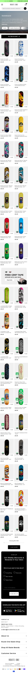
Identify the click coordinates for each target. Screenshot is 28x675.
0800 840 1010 (6, 624)
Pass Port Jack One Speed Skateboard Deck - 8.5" (20, 408)
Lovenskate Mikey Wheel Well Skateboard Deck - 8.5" (21, 332)
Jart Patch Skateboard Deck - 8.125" (21, 433)
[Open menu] (2, 4)
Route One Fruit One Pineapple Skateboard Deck (21, 135)
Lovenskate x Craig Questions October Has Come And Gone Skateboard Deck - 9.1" (6, 332)
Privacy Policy (8, 664)
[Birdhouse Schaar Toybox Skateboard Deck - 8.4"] (21, 226)
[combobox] (14, 8)
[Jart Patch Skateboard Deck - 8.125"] (21, 422)
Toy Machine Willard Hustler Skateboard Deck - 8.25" (6, 535)
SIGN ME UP (14, 594)
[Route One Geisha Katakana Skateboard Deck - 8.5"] (21, 99)
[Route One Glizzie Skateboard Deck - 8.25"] (7, 99)
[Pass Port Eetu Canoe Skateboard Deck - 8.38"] (7, 422)
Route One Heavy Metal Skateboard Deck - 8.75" (5, 135)
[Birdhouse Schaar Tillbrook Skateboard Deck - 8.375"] (7, 175)
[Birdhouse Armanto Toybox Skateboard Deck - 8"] (21, 251)
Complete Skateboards (14, 28)
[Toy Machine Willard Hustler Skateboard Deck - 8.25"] (7, 523)
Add (12, 56)
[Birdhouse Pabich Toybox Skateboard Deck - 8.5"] (21, 200)
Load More (14, 547)
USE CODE (6, 1)
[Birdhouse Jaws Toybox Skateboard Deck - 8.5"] (7, 226)
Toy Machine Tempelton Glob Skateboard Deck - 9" (21, 509)
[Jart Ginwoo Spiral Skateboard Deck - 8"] (21, 447)
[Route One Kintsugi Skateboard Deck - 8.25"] (21, 48)
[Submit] (25, 8)
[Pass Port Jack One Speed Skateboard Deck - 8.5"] (21, 397)
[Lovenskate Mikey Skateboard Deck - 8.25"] (7, 346)
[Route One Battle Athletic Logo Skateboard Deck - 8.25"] (21, 74)
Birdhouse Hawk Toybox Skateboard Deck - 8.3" (5, 262)
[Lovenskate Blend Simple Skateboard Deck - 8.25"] (7, 295)
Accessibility (17, 664)
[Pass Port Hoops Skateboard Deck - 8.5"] (21, 346)
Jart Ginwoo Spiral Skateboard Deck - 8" (19, 459)
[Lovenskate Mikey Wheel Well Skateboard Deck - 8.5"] (21, 321)
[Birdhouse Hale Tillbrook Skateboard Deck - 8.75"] (7, 150)
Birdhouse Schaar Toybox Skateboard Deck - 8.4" (20, 237)
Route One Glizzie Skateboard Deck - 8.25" (5, 110)
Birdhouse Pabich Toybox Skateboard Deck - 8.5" (20, 211)
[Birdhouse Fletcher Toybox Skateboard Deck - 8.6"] (7, 200)
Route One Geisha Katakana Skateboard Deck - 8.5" (21, 110)
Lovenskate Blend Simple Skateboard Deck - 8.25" (6, 306)
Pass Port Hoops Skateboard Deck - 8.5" (21, 357)
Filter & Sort (13, 36)
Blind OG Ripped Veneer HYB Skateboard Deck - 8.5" (6, 484)
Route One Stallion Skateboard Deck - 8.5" (5, 85)
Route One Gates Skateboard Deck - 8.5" (5, 59)
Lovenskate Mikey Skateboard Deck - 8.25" (5, 357)
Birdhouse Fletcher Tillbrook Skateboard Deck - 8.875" (21, 161)
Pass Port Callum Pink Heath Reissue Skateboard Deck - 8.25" (20, 382)
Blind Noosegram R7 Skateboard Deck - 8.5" (20, 484)
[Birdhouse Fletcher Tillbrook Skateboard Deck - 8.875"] (21, 150)
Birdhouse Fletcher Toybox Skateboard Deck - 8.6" (6, 211)
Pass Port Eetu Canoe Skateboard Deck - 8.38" (5, 433)
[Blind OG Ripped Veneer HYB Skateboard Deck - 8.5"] (7, 473)
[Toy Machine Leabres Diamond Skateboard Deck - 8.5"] (21, 523)
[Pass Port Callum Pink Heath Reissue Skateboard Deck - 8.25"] (21, 371)
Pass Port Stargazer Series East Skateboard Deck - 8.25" (6, 382)
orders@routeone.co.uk (10, 629)
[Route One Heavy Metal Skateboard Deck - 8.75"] (7, 124)
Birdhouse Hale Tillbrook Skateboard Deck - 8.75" (5, 161)
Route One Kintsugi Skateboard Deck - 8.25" (20, 59)
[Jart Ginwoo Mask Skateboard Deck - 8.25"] (7, 447)
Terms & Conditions (9, 663)
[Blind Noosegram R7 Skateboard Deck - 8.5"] (21, 473)
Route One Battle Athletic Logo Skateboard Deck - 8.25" (20, 85)
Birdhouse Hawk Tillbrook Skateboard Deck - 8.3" (20, 186)
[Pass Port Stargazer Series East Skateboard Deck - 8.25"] (7, 371)
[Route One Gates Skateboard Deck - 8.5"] (7, 48)
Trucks (24, 28)
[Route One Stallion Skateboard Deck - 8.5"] (7, 74)
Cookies (18, 663)
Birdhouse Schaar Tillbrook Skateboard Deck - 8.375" (6, 186)
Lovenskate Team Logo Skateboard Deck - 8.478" (20, 306)
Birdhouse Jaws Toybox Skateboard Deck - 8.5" (5, 237)
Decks (4, 28)
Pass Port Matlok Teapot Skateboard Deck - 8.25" (5, 408)
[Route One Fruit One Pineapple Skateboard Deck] (21, 124)
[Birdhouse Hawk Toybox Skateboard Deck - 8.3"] (7, 251)
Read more (4, 24)
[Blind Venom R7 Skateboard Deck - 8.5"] (7, 498)
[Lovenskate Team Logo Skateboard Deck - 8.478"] (21, 295)
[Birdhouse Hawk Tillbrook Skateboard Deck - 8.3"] (21, 175)
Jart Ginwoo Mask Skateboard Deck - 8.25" (5, 459)
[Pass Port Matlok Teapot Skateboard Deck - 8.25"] (7, 397)
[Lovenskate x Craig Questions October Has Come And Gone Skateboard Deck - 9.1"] (7, 321)
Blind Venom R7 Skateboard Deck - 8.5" (6, 509)
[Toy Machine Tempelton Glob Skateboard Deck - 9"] (21, 498)
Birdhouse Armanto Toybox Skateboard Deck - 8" (21, 262)
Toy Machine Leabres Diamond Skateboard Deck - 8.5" (21, 535)
